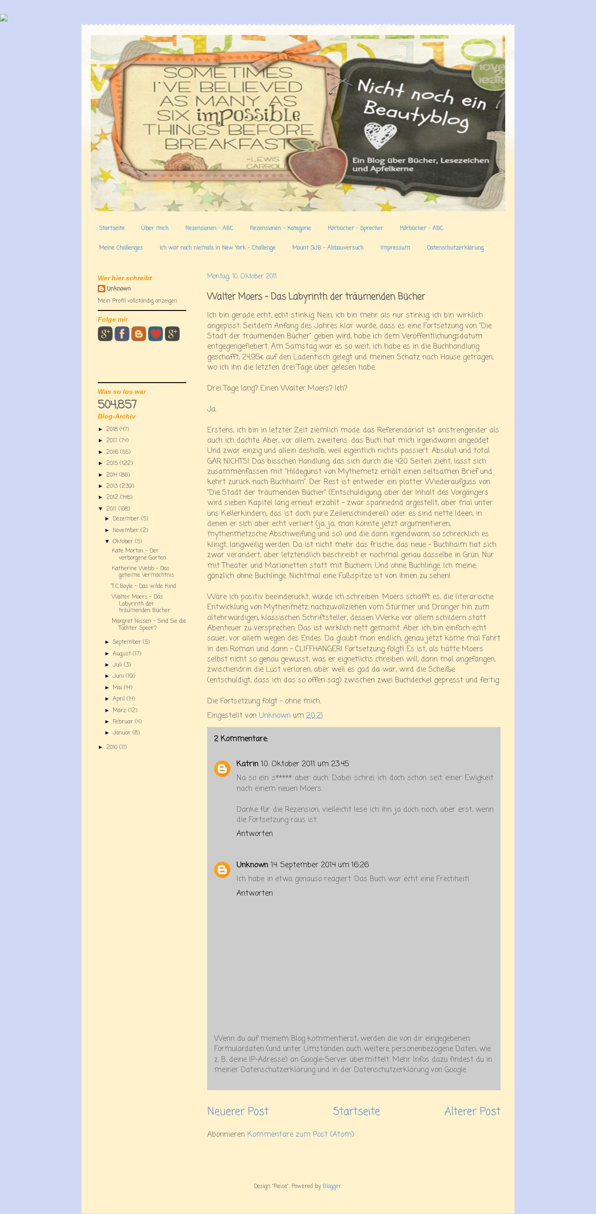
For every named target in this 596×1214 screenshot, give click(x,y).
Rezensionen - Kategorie (280, 228)
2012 (113, 497)
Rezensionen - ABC (209, 228)
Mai (118, 688)
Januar (123, 733)
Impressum (395, 248)
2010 (112, 747)
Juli (118, 665)
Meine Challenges (121, 248)
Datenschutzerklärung (455, 248)
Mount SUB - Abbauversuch (328, 248)
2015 (113, 463)
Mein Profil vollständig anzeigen (137, 301)
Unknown (252, 865)
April (120, 699)
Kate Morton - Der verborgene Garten (139, 554)
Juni (119, 676)
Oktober (124, 542)
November (127, 530)
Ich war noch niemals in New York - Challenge (218, 248)
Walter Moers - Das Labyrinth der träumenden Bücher (141, 604)
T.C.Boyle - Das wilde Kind (144, 586)
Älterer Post (473, 1112)
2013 (113, 486)
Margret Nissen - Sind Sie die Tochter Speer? (149, 624)
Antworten (255, 834)
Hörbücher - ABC (421, 228)
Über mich (155, 228)
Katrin (247, 764)
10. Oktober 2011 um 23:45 (305, 764)
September (128, 642)
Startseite (112, 228)
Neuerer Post (238, 1112)
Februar (124, 722)
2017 (112, 441)
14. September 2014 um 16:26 (320, 865)
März (120, 711)
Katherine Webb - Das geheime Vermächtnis (143, 572)
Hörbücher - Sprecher (355, 228)
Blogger (332, 1186)
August (123, 654)
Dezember (127, 519)
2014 (112, 475)
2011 (112, 509)
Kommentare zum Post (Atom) (300, 1134)
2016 (113, 452)
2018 (113, 429)
